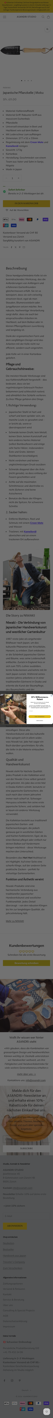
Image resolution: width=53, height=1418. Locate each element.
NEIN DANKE (40, 720)
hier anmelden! (39, 716)
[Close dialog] (51, 695)
